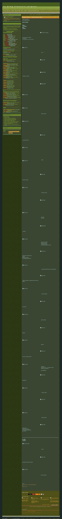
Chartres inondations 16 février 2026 (10, 119)
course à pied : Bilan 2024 (8, 123)
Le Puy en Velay (7, 117)
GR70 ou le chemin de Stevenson (9, 118)
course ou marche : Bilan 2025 (9, 120)
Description (6, 18)
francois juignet (9, 518)
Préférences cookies (56, 518)
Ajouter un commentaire (32, 511)
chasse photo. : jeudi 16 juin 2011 (32, 17)
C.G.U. (38, 518)
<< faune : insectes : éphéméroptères (35, 14)
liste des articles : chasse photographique (29, 484)
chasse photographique (55, 504)
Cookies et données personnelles (45, 518)
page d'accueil (6, 116)
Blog (5, 16)
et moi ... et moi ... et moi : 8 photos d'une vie (11, 121)
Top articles (23, 518)
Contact (5, 20)
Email (4, 131)
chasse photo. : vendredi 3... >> (47, 14)
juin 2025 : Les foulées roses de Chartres (11, 122)
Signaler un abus (33, 518)
